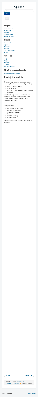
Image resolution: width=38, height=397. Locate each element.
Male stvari (7, 43)
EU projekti (7, 30)
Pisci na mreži (8, 29)
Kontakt (6, 62)
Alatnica (6, 48)
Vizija (5, 59)
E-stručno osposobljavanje (12, 73)
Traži (6, 13)
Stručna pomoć (8, 34)
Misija (6, 61)
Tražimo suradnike (9, 66)
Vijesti (6, 45)
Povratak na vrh (31, 393)
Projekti (6, 32)
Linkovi (6, 52)
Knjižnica (7, 46)
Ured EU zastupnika (9, 36)
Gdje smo (7, 64)
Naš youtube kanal (9, 50)
